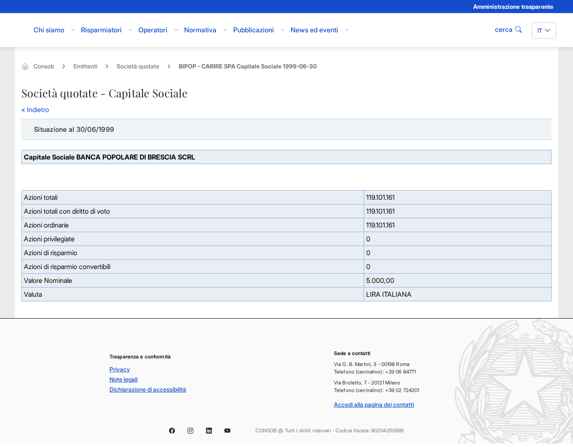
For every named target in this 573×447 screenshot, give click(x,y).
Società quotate (138, 66)
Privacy (119, 369)
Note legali (123, 379)
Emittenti (85, 66)
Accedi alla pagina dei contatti (374, 404)
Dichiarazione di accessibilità (147, 389)
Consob (44, 66)
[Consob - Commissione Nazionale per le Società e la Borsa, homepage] (21, 30)
